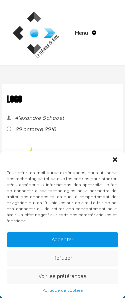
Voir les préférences (62, 276)
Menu (82, 33)
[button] (115, 159)
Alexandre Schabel (38, 117)
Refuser (62, 258)
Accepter (62, 239)
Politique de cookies (62, 290)
